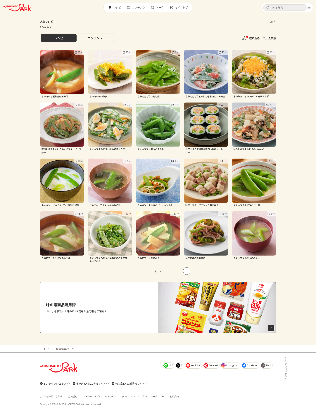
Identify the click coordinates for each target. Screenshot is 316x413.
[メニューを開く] (309, 7)
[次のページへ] (186, 271)
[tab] (95, 38)
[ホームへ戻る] (17, 7)
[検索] (268, 8)
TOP (46, 349)
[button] (285, 7)
